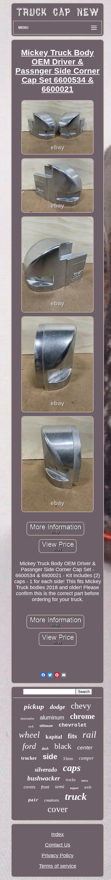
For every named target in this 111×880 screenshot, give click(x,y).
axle (88, 787)
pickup (34, 706)
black (62, 746)
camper (86, 758)
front (45, 786)
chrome (82, 716)
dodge (57, 706)
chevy (81, 705)
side (50, 756)
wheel (29, 735)
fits (72, 736)
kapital (54, 737)
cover (58, 809)
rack (31, 726)
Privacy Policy (57, 855)
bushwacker (43, 778)
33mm (68, 759)
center (84, 748)
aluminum (52, 717)
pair (33, 799)
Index (57, 834)
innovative (27, 719)
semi (59, 786)
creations (51, 800)
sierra (84, 780)
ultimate (46, 725)
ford (29, 746)
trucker (29, 758)
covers (29, 786)
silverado (46, 769)
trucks (70, 780)
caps (72, 768)
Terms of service (57, 866)
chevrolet (73, 725)
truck (76, 796)
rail (89, 734)
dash (45, 749)
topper (74, 788)
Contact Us (57, 845)
